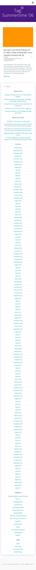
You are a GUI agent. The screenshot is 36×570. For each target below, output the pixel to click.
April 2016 (18, 343)
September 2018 (18, 262)
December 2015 (18, 354)
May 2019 (18, 240)
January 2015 (18, 385)
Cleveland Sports (18, 502)
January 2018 (18, 284)
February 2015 (18, 382)
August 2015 (18, 365)
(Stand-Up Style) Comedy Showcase (18, 496)
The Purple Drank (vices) (18, 530)
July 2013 (18, 435)
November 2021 (18, 162)
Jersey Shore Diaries (18, 510)
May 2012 (18, 474)
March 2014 (18, 412)
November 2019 (18, 226)
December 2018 (18, 254)
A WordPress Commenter (14, 121)
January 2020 (18, 220)
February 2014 (18, 415)
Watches (18, 535)
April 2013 (18, 443)
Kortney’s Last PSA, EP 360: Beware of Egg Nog (18, 108)
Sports (18, 527)
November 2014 (18, 390)
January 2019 (18, 251)
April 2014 (18, 410)
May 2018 (18, 273)
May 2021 (18, 175)
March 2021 (18, 181)
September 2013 (18, 429)
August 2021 (18, 167)
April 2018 (18, 276)
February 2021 (18, 184)
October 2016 (18, 326)
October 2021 (18, 164)
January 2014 (18, 418)
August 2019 (18, 234)
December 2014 (18, 387)
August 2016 (18, 332)
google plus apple (8, 133)
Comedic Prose (18, 504)
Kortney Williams (18, 513)
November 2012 (18, 457)
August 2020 (18, 201)
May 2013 (18, 440)
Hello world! (26, 121)
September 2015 (18, 362)
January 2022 (18, 156)
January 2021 (18, 187)
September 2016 (18, 329)
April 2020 (18, 212)
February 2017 (18, 315)
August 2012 (18, 465)
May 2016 (18, 340)
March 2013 (18, 446)
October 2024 (18, 148)
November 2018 (18, 256)
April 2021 (18, 178)
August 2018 (18, 265)
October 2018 (18, 259)
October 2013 (18, 426)
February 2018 (18, 281)
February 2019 (18, 248)
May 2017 (18, 306)
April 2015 (18, 376)
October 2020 (18, 195)
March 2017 (18, 312)
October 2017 (18, 293)
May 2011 (18, 488)
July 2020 (18, 203)
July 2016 (18, 334)
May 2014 (18, 407)
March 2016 (18, 346)
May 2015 (18, 373)
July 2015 (18, 368)
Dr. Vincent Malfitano (11, 137)
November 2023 (18, 153)
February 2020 (18, 217)
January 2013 (18, 452)
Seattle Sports (18, 524)
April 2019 (18, 242)
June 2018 (18, 270)
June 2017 (18, 304)
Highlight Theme (29, 564)
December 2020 (18, 189)
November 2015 (18, 357)
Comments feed (18, 549)
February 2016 (18, 348)
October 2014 (18, 393)
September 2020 (18, 198)
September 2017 (18, 295)
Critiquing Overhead (18, 507)
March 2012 (18, 479)
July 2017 (18, 301)
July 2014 (18, 401)
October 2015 (18, 360)
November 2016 (18, 323)
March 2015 (18, 379)
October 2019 (18, 228)
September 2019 (18, 231)
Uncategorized (18, 532)
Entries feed (18, 546)
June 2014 (18, 404)
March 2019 (18, 245)
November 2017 (18, 290)
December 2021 (18, 159)
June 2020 (18, 206)
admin (6, 57)
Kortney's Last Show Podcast (12, 58)
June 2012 (18, 471)
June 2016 (18, 337)
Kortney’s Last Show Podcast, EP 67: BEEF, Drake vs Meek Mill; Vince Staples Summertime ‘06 (18, 52)
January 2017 (18, 318)
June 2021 (18, 173)
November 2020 (18, 192)
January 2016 (18, 351)
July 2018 (18, 267)
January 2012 (18, 485)
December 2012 (18, 454)
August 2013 (18, 432)
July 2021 (18, 170)
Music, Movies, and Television (13, 59)
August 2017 (18, 298)
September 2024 (18, 150)
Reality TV (18, 521)
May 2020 (18, 209)
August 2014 (18, 398)
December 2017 (18, 287)
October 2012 (18, 460)
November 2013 (18, 424)
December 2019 (18, 223)
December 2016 (18, 320)
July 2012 (18, 468)
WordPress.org (18, 552)
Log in (18, 543)
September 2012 (18, 463)
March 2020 (18, 214)
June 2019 (18, 237)
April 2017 (18, 309)
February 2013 (18, 449)
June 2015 (18, 371)
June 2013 (18, 438)
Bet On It (18, 499)
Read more (7, 76)
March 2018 (18, 279)
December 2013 (18, 421)
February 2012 (18, 482)
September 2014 (18, 396)
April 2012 (18, 477)
